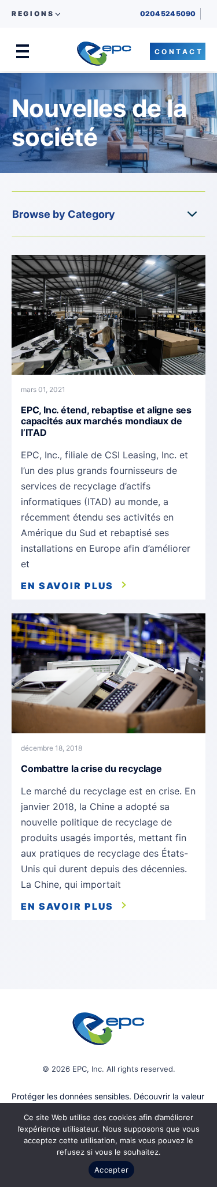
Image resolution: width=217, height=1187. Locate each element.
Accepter (111, 1169)
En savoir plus (67, 585)
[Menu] (23, 51)
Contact (179, 51)
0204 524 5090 (168, 13)
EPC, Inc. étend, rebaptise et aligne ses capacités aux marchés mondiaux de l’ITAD (106, 421)
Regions (33, 14)
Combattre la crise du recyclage (91, 768)
